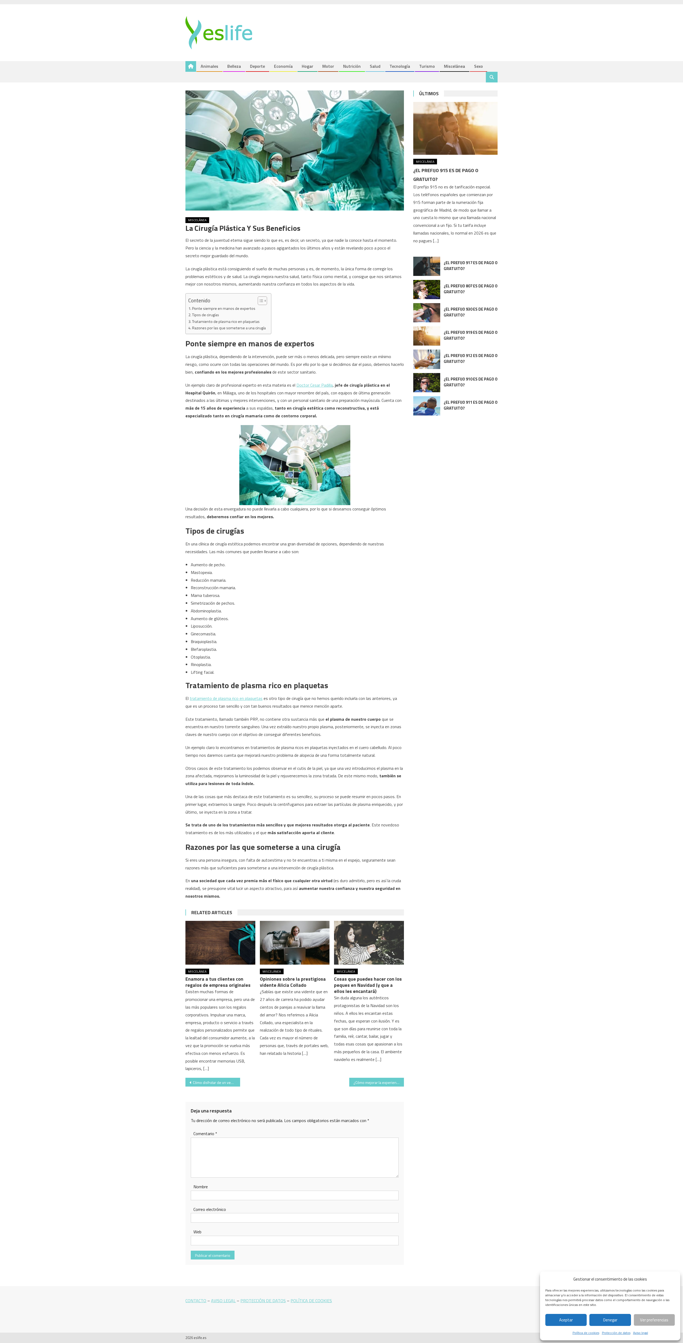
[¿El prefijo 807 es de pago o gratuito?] (426, 289)
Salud (375, 66)
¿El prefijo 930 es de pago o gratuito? (471, 312)
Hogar (307, 66)
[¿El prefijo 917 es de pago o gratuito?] (426, 266)
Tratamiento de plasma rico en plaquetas (226, 321)
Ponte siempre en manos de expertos (223, 308)
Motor (328, 66)
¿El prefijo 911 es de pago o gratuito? (471, 405)
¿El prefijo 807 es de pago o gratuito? (471, 289)
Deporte (257, 66)
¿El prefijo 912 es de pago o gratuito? (471, 358)
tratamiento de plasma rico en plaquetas (226, 698)
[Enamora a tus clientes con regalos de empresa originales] (220, 943)
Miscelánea (454, 66)
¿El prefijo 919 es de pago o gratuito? (471, 335)
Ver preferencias (654, 1320)
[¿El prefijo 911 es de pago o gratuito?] (426, 405)
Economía (283, 66)
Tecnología (400, 66)
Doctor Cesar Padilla (314, 385)
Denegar (610, 1320)
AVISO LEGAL (223, 1300)
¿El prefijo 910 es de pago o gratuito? (471, 382)
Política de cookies (586, 1332)
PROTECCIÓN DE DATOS (263, 1300)
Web (197, 1232)
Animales (209, 66)
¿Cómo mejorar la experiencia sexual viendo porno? (379, 1082)
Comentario (205, 1133)
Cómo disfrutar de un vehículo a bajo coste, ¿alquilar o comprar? (216, 1082)
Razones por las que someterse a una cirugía (229, 328)
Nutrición (352, 66)
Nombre (200, 1186)
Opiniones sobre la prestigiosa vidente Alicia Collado (293, 982)
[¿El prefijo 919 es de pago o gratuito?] (426, 336)
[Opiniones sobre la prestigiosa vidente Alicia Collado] (295, 943)
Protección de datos (616, 1332)
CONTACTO (195, 1300)
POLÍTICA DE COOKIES (311, 1300)
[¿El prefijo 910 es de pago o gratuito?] (426, 382)
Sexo (478, 66)
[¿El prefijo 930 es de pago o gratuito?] (426, 312)
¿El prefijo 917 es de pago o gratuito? (471, 266)
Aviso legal (640, 1332)
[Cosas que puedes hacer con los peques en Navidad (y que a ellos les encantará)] (369, 943)
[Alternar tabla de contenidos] (260, 300)
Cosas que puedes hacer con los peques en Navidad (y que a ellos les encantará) (368, 985)
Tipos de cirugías (205, 315)
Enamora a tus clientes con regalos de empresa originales (218, 982)
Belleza (234, 66)
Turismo (427, 66)
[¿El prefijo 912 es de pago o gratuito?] (426, 359)
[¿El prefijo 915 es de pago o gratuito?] (455, 128)
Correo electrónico (209, 1209)
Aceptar (566, 1320)
